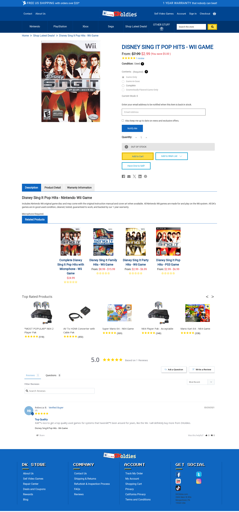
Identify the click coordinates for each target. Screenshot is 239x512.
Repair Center (30, 483)
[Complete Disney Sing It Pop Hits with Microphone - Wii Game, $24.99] (71, 241)
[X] (134, 176)
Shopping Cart (133, 483)
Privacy (129, 489)
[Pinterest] (145, 176)
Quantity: (127, 137)
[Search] (212, 27)
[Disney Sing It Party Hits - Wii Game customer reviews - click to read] (135, 274)
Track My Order (134, 473)
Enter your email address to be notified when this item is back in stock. (157, 104)
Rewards (28, 494)
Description (31, 187)
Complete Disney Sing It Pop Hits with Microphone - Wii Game (70, 266)
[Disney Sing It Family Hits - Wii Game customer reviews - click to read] (103, 274)
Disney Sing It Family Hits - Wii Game (103, 262)
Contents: (132, 71)
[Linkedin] (140, 176)
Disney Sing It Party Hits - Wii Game (136, 262)
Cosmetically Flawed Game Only (142, 89)
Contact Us (80, 473)
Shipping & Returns (85, 478)
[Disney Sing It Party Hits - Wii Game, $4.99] (136, 241)
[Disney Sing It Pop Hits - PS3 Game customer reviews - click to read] (168, 274)
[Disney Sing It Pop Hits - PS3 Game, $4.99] (168, 241)
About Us (40, 13)
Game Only (131, 77)
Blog (25, 499)
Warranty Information (79, 187)
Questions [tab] (51, 375)
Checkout (205, 13)
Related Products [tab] (35, 219)
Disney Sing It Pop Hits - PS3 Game (168, 262)
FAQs (77, 489)
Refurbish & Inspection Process (92, 483)
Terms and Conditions (138, 499)
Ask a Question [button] (175, 369)
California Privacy (135, 494)
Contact (28, 13)
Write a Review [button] (203, 369)
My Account (132, 478)
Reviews (79, 494)
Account (181, 13)
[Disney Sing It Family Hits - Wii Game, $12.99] (103, 241)
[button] (208, 296)
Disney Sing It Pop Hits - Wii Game (51, 428)
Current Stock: (130, 96)
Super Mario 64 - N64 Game (118, 328)
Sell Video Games (164, 13)
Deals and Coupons (34, 489)
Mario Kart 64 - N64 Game (195, 328)
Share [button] (42, 435)
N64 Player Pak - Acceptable (157, 328)
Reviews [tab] (30, 375)
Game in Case (133, 81)
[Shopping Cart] (214, 14)
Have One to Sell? (136, 166)
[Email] (129, 176)
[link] (168, 58)
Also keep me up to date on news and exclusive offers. (152, 120)
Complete (131, 85)
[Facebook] (123, 176)
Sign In (193, 13)
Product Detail (53, 187)
